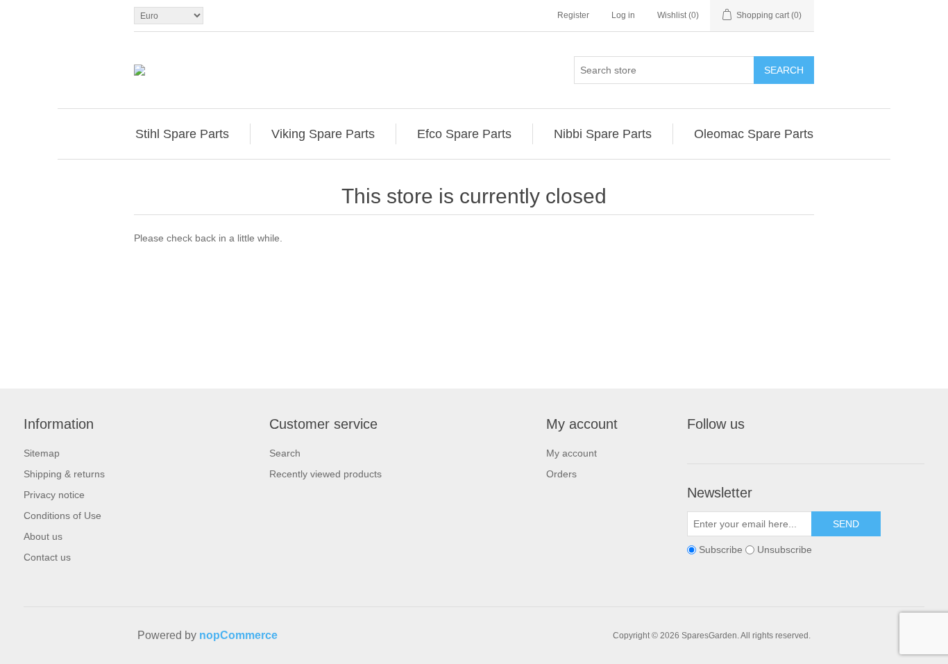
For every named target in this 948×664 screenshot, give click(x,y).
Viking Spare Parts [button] (323, 134)
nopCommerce (238, 635)
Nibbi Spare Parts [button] (603, 134)
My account (571, 453)
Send (846, 523)
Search (784, 70)
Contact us (47, 557)
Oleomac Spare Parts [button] (753, 134)
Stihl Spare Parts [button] (182, 134)
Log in (623, 15)
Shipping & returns (64, 473)
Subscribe (721, 549)
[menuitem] (183, 134)
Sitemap (42, 453)
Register (573, 15)
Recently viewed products (325, 473)
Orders (561, 473)
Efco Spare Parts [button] (464, 134)
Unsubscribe (784, 549)
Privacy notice (54, 494)
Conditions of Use (62, 515)
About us (43, 536)
